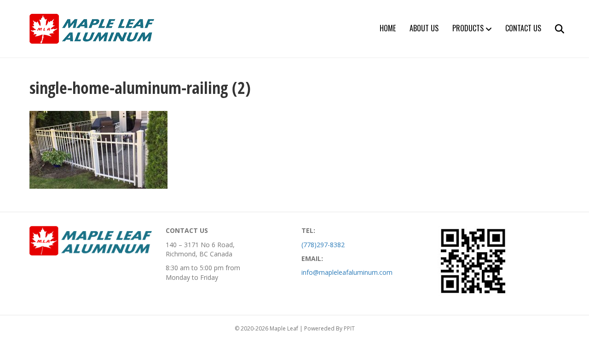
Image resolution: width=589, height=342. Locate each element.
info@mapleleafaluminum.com (347, 272)
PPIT (349, 328)
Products (468, 28)
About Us (424, 28)
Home (388, 28)
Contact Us (523, 28)
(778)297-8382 (323, 244)
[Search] (554, 29)
